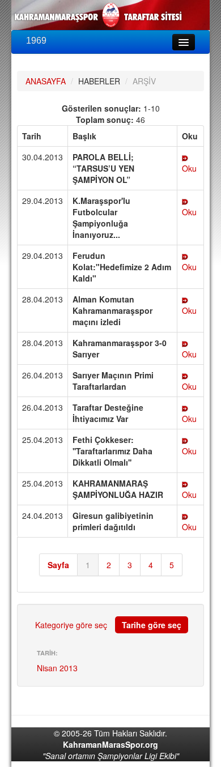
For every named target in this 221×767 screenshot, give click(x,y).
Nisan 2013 (57, 668)
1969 (36, 40)
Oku (189, 168)
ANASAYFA (46, 81)
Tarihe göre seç (151, 624)
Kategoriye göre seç (71, 624)
